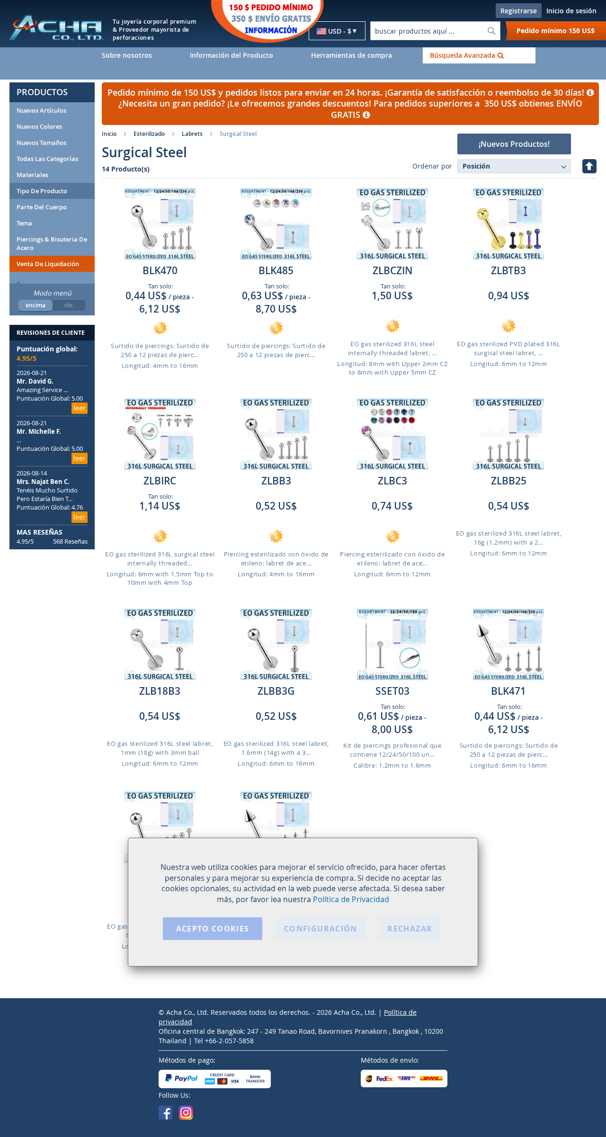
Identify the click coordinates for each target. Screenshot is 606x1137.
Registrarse (518, 10)
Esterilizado (149, 134)
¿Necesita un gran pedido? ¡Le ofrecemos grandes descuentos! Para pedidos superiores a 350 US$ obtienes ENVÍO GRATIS (350, 109)
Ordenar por (432, 165)
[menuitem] (139, 55)
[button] (337, 31)
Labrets (192, 134)
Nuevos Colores (39, 126)
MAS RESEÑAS (39, 532)
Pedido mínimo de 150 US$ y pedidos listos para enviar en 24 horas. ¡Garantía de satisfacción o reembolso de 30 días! (347, 92)
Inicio (109, 134)
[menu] (350, 55)
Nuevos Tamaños (41, 142)
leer (79, 407)
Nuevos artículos (41, 110)
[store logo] (55, 27)
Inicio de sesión (571, 10)
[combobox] (435, 30)
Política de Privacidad (351, 900)
